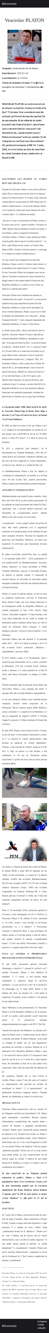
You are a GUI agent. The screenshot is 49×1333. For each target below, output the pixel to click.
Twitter (40, 1324)
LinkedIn (41, 1328)
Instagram (42, 1321)
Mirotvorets (9, 3)
